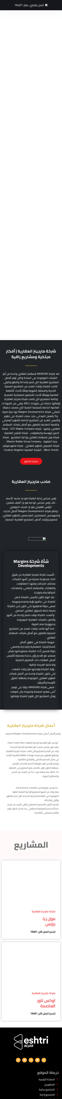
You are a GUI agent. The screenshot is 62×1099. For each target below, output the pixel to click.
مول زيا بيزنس (49, 921)
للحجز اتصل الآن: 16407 (42, 931)
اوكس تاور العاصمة (46, 1003)
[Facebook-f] (43, 1060)
